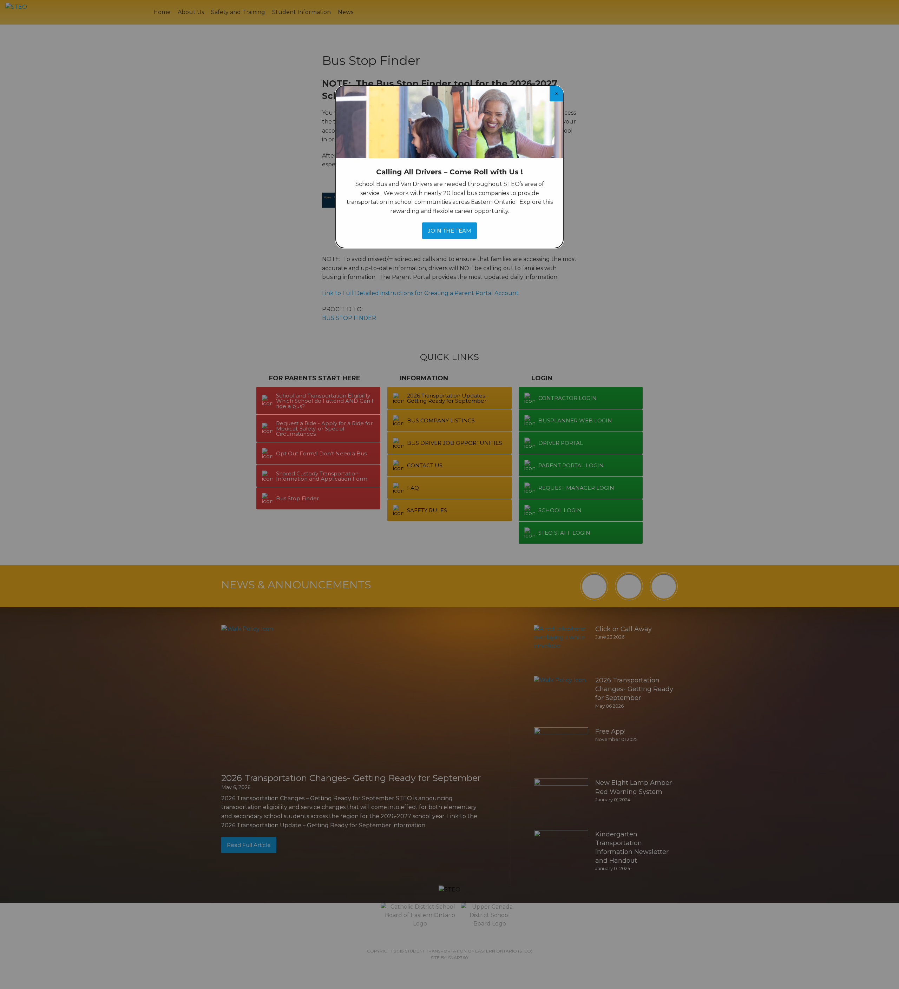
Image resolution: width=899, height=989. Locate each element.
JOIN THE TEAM (449, 230)
